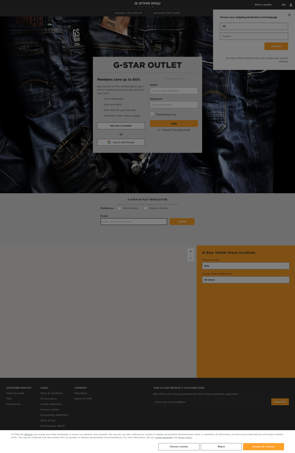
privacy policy (185, 437)
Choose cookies (179, 446)
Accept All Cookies (263, 446)
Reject (221, 446)
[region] (147, 441)
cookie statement (164, 437)
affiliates (28, 434)
